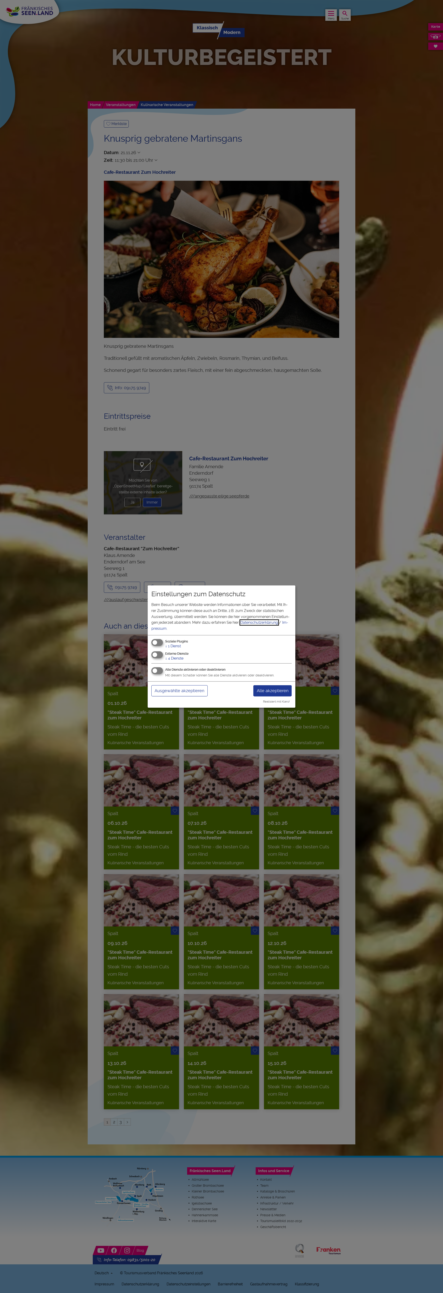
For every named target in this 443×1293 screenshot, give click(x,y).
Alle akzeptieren (272, 690)
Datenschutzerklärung (259, 622)
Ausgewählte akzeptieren (179, 690)
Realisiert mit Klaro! (276, 701)
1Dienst (173, 646)
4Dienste (174, 658)
